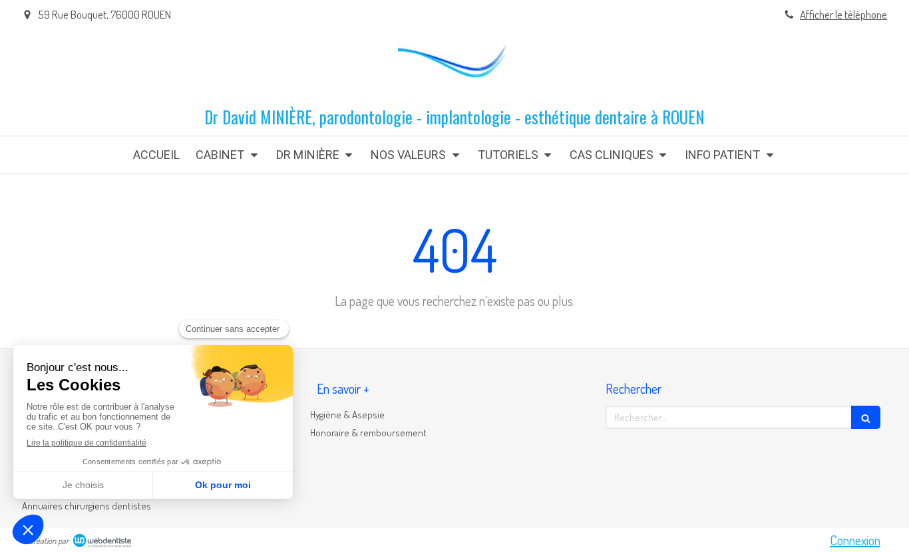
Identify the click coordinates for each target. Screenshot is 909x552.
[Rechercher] (865, 417)
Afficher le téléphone (843, 14)
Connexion (855, 540)
